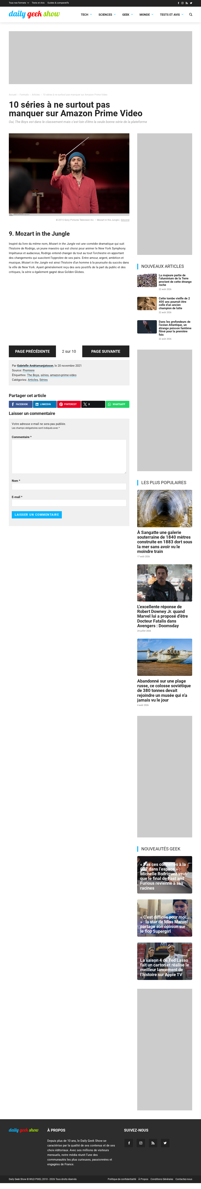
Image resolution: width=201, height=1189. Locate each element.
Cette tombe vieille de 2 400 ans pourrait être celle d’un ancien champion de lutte (174, 303)
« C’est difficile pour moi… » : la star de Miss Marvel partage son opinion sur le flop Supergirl (164, 924)
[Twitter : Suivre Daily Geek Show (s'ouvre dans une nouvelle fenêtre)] (191, 3)
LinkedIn (45, 404)
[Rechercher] (190, 15)
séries (45, 375)
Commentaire (22, 437)
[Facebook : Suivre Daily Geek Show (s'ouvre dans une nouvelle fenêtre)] (178, 3)
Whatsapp (119, 404)
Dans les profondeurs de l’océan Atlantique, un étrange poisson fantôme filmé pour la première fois (175, 328)
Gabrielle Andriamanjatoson (35, 365)
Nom (16, 481)
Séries (43, 380)
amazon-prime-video (63, 375)
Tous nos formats (17, 3)
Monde (145, 14)
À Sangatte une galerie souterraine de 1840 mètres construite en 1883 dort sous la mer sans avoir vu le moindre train (164, 542)
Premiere (29, 370)
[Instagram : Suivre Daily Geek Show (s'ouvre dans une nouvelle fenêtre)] (182, 3)
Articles (33, 380)
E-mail (17, 497)
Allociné (125, 220)
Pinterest (70, 404)
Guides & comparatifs (58, 3)
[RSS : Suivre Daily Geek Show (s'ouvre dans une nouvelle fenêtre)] (187, 3)
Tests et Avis (38, 3)
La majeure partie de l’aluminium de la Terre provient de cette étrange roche (175, 280)
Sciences (105, 14)
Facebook (22, 404)
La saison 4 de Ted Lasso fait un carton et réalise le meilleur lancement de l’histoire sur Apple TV (164, 967)
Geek (125, 14)
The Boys (33, 375)
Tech (84, 14)
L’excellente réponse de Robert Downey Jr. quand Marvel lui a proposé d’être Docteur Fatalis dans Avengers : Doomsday (162, 616)
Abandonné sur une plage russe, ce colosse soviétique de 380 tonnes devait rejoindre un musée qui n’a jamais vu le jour (164, 691)
